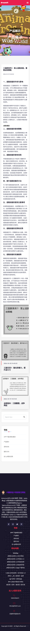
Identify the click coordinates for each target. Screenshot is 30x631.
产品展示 (6, 442)
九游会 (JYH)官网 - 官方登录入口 (16, 573)
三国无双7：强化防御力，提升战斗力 (15, 369)
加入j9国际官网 (8, 456)
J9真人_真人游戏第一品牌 (16, 576)
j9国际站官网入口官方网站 (16, 556)
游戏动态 (6, 446)
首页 (10, 41)
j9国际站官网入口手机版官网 (15, 562)
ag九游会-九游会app (15, 579)
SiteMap (15, 553)
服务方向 (6, 451)
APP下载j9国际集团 (10, 437)
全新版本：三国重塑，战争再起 (14, 404)
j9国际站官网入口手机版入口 (15, 559)
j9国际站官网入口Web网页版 (15, 565)
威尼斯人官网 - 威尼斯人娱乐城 (15, 584)
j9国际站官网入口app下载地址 (15, 568)
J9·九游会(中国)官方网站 (15, 582)
